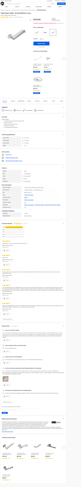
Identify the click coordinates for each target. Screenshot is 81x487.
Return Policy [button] (57, 20)
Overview (13, 101)
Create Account (8, 0)
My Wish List (57, 0)
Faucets (60, 6)
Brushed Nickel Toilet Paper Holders (52, 205)
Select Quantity (45, 39)
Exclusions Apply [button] (59, 23)
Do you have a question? (6, 104)
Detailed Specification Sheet (11, 157)
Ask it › (5, 413)
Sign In (2, 0)
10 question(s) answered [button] (18, 17)
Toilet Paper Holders (28, 195)
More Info (37, 101)
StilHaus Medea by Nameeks (10, 15)
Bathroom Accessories (29, 205)
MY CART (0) (61, 3)
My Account (49, 0)
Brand (61, 101)
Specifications (21, 101)
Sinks (6, 6)
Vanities (17, 6)
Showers (28, 6)
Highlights (4, 101)
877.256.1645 (63, 0)
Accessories (39, 6)
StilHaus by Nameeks (28, 200)
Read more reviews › (8, 319)
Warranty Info (8, 154)
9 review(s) (11, 17)
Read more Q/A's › (7, 402)
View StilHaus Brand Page (7, 431)
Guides (29, 101)
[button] (37, 32)
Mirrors (49, 6)
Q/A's (53, 101)
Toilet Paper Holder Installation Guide (13, 161)
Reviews (45, 101)
